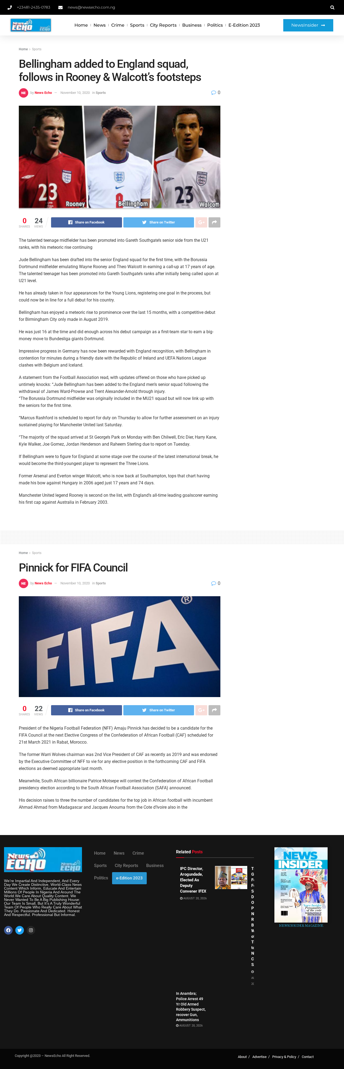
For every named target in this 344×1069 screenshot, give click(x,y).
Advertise (259, 1057)
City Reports (163, 25)
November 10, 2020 (75, 93)
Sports (137, 25)
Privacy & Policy (284, 1057)
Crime (117, 25)
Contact (308, 1057)
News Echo (43, 93)
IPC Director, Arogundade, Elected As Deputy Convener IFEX (193, 880)
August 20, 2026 (194, 898)
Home (81, 25)
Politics (215, 25)
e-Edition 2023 (244, 25)
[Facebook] (8, 930)
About (242, 1057)
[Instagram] (31, 930)
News (100, 25)
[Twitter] (19, 930)
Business (192, 25)
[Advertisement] (278, 86)
